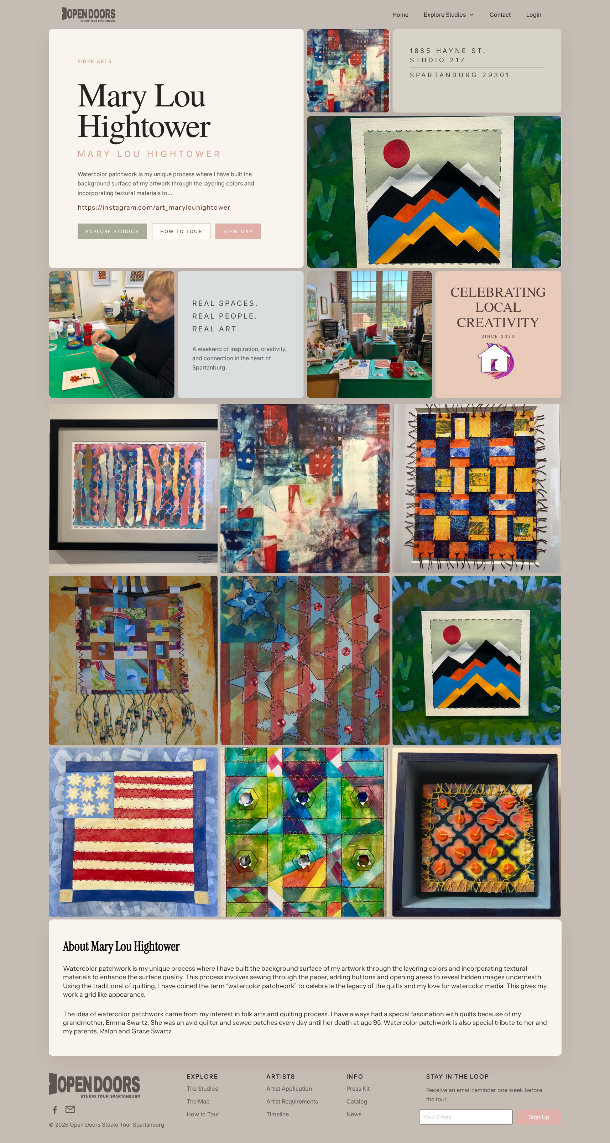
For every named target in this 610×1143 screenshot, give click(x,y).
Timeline (277, 1114)
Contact (500, 14)
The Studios (202, 1088)
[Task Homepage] (88, 14)
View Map (238, 231)
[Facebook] (55, 1109)
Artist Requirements (292, 1101)
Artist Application (289, 1088)
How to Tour (181, 231)
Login (533, 14)
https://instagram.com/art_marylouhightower (154, 207)
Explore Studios (112, 231)
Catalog (356, 1101)
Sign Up (538, 1117)
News (353, 1114)
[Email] (70, 1109)
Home (400, 14)
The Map (198, 1101)
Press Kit (358, 1088)
